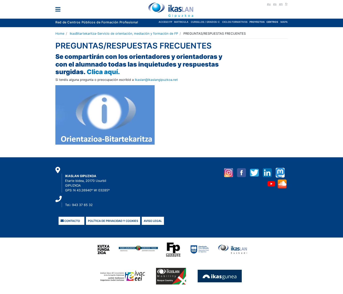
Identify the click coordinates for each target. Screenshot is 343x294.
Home (59, 33)
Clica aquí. (103, 72)
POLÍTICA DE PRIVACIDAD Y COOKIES (113, 220)
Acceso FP (166, 21)
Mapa (284, 21)
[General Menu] (59, 10)
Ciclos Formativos (235, 21)
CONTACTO (72, 220)
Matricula (182, 21)
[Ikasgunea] (220, 276)
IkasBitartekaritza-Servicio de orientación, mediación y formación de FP (124, 33)
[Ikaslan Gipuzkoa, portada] (171, 10)
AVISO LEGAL (153, 220)
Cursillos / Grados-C (205, 21)
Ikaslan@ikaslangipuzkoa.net (156, 80)
